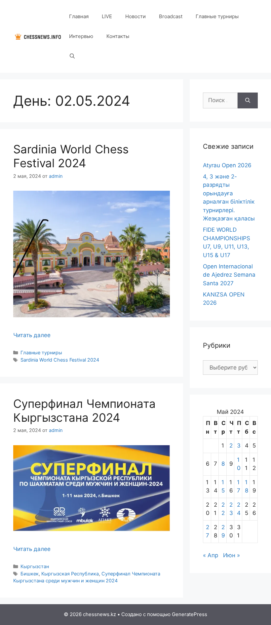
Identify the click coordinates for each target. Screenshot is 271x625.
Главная (79, 16)
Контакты (117, 36)
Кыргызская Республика (70, 573)
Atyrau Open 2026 (227, 165)
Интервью (81, 36)
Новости (135, 16)
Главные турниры (217, 16)
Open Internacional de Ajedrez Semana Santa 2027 (229, 275)
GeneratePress (189, 614)
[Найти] (248, 100)
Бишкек (29, 573)
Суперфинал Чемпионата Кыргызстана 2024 (84, 410)
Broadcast (170, 16)
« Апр (210, 555)
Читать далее (32, 335)
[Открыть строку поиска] (72, 56)
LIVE (107, 16)
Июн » (231, 555)
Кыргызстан (34, 566)
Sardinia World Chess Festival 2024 (71, 156)
